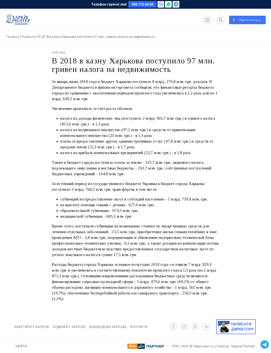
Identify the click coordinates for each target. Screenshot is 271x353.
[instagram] (184, 326)
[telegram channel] (206, 326)
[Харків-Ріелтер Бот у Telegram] (264, 344)
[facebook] (173, 326)
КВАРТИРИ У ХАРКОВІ (31, 327)
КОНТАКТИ (139, 327)
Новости (28, 36)
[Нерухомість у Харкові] (18, 20)
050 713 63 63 (142, 4)
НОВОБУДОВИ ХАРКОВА (108, 327)
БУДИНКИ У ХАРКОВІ (69, 327)
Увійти (21, 346)
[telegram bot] (195, 326)
